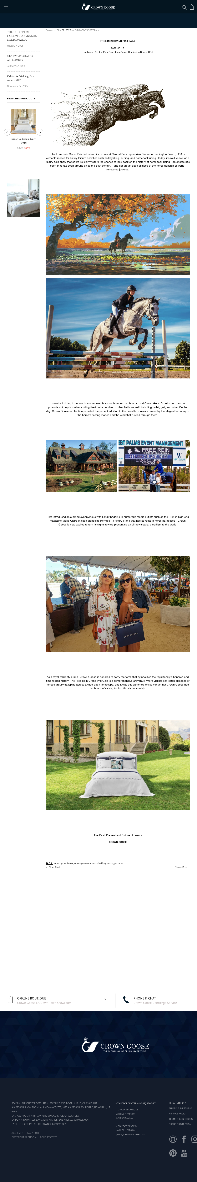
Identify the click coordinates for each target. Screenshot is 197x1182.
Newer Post (181, 867)
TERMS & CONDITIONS (181, 1118)
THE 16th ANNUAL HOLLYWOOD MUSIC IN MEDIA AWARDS (22, 36)
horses (70, 863)
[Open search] (184, 7)
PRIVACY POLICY (178, 1113)
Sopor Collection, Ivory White (24, 141)
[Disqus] (118, 929)
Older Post (54, 867)
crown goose (60, 863)
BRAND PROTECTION (180, 1124)
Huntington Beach (82, 863)
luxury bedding (99, 863)
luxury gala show (115, 863)
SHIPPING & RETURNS (180, 1108)
